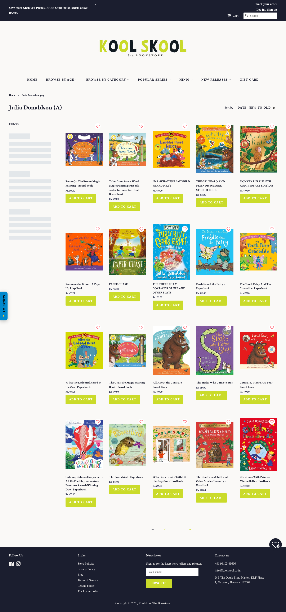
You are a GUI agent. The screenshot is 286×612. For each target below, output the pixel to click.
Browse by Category (106, 79)
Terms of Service (88, 580)
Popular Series (153, 79)
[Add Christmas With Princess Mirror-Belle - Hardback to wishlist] (272, 422)
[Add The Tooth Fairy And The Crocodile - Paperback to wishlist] (272, 229)
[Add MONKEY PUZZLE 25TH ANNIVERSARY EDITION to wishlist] (272, 126)
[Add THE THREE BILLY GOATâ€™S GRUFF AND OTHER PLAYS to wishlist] (185, 229)
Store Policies (86, 563)
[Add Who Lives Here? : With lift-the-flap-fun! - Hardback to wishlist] (185, 422)
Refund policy (86, 585)
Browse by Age (60, 79)
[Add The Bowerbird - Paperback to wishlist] (141, 422)
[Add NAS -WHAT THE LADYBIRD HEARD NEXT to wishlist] (185, 126)
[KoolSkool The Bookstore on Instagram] (18, 564)
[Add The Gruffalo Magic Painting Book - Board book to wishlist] (141, 327)
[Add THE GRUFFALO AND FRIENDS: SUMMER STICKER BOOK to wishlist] (228, 126)
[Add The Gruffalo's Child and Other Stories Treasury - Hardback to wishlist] (228, 422)
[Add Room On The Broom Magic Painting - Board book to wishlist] (98, 126)
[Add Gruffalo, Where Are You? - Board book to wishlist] (272, 327)
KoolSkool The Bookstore (154, 603)
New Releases (215, 79)
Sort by (228, 107)
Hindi (185, 79)
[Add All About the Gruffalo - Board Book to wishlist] (185, 327)
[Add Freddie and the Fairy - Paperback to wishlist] (228, 229)
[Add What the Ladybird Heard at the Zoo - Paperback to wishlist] (98, 327)
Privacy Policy (86, 569)
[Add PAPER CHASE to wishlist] (141, 229)
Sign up (272, 9)
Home (32, 79)
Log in (260, 9)
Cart (235, 15)
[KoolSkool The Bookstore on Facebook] (11, 564)
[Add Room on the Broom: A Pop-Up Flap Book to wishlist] (98, 229)
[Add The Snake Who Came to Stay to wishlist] (228, 327)
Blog (80, 574)
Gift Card (249, 79)
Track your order (266, 4)
